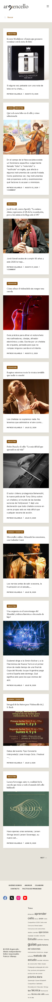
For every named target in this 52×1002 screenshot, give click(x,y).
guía (39, 944)
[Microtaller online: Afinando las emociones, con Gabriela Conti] (26, 561)
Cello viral (43, 922)
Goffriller (40, 939)
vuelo (47, 994)
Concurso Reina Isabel (35, 925)
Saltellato (39, 984)
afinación (31, 914)
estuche (42, 936)
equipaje (30, 936)
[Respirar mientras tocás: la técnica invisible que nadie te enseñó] (26, 396)
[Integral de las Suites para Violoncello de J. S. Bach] (26, 728)
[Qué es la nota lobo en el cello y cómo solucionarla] (26, 137)
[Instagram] (18, 898)
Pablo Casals (42, 964)
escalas (36, 936)
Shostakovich (32, 987)
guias (32, 944)
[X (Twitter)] (12, 898)
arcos (36, 919)
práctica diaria (35, 976)
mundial (39, 960)
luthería (30, 956)
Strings (46, 987)
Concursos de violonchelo (36, 929)
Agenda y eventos (15, 532)
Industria (12, 34)
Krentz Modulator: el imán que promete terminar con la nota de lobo (24, 40)
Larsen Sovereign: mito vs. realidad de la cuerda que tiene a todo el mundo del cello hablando (25, 784)
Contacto (15, 889)
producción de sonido (35, 973)
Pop (29, 970)
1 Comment (11, 190)
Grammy (46, 939)
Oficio (10, 108)
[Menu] (48, 6)
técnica (35, 990)
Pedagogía (12, 283)
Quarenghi (31, 980)
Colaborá (39, 885)
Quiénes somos (15, 885)
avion (41, 918)
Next (42, 858)
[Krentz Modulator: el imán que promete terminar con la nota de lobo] (26, 63)
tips (29, 990)
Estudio (32, 939)
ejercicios (43, 932)
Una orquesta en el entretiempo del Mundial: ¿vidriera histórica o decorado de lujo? (25, 614)
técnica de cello (38, 994)
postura (33, 970)
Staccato (40, 987)
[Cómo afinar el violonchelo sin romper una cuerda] (26, 312)
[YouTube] (25, 898)
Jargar (46, 952)
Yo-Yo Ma (31, 997)
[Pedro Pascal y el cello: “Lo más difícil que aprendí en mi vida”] (26, 470)
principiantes (41, 970)
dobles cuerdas (33, 932)
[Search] (8, 17)
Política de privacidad (31, 889)
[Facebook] (5, 898)
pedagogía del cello (41, 967)
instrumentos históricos (35, 952)
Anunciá (28, 885)
